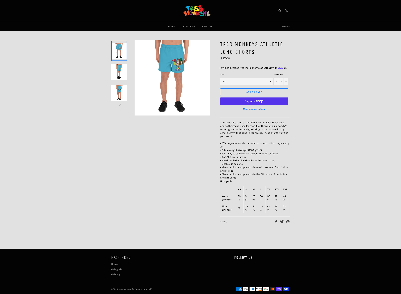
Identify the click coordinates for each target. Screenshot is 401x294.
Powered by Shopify (143, 289)
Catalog (207, 26)
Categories (188, 26)
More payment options (254, 109)
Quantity (278, 74)
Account (286, 26)
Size (222, 74)
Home (171, 26)
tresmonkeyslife (126, 289)
